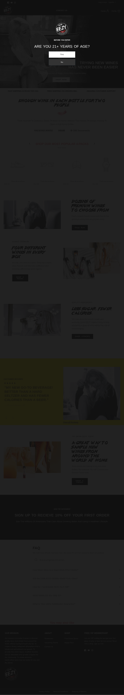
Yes (62, 54)
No (62, 62)
